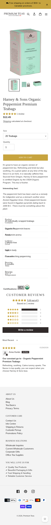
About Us (10, 399)
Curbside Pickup (13, 430)
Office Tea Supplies (15, 455)
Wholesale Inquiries (15, 445)
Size (5, 131)
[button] (10, 114)
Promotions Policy (14, 433)
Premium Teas (28, 516)
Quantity (6, 142)
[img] (9, 348)
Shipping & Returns (15, 427)
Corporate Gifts (13, 452)
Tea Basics (11, 405)
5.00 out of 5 (33, 300)
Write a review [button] (25, 330)
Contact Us (11, 420)
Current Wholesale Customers (20, 448)
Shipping (7, 121)
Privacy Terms (12, 408)
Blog (8, 402)
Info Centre (11, 424)
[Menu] (46, 14)
